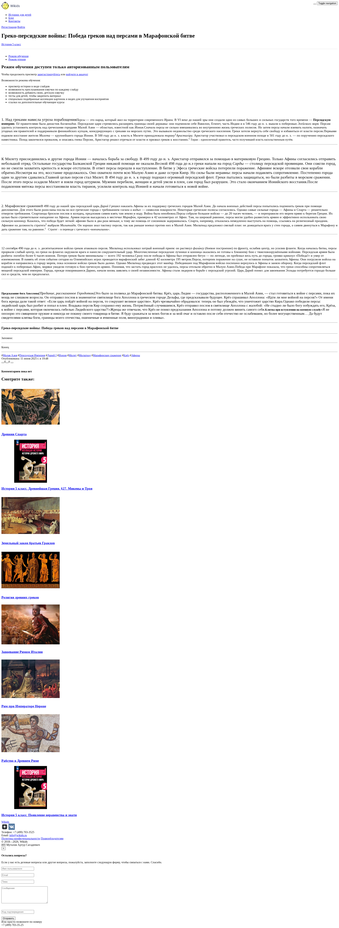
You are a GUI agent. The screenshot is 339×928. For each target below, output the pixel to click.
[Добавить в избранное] (12, 362)
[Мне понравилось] (2, 362)
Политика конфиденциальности (20, 838)
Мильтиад (85, 355)
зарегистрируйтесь (48, 74)
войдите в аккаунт (77, 74)
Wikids (5, 821)
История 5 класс (11, 44)
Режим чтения (17, 59)
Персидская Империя (32, 355)
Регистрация (9, 27)
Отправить (8, 918)
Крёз (126, 355)
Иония (63, 355)
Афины (135, 355)
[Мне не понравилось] (7, 362)
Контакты (14, 21)
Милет (73, 355)
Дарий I (51, 355)
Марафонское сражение (107, 355)
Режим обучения (18, 56)
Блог (11, 17)
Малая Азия (10, 355)
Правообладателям (52, 838)
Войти (21, 27)
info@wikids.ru (18, 835)
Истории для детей (19, 14)
